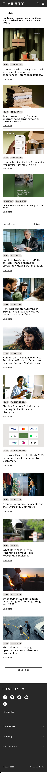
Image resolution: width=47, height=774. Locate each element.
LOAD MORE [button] (23, 670)
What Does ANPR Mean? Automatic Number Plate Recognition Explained (18, 553)
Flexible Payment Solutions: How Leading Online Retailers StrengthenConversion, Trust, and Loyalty (22, 409)
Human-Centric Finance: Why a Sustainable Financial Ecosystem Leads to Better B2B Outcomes (22, 360)
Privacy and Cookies (37, 767)
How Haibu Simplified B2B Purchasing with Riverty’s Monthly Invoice (23, 163)
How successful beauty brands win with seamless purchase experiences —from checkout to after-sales (23, 72)
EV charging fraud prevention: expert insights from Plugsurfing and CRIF (22, 601)
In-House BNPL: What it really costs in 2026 (23, 206)
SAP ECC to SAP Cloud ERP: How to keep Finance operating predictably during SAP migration (23, 263)
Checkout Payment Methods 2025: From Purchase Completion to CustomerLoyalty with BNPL (23, 458)
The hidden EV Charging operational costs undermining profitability (21, 650)
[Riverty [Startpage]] (13, 3)
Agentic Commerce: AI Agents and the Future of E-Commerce (23, 505)
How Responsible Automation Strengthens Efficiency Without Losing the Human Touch (21, 311)
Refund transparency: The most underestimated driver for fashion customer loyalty (21, 119)
